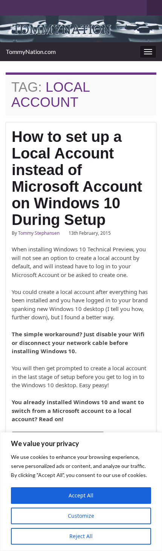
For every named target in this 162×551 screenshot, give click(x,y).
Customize (81, 515)
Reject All (81, 536)
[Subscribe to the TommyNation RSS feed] (9, 6)
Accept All (81, 495)
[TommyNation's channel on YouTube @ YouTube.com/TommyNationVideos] (21, 6)
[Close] (154, 438)
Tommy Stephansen (39, 233)
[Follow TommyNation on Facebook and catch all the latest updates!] (50, 6)
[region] (81, 491)
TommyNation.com (31, 51)
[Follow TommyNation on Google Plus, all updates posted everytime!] (38, 6)
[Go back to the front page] (81, 28)
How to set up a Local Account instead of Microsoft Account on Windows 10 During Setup (77, 178)
